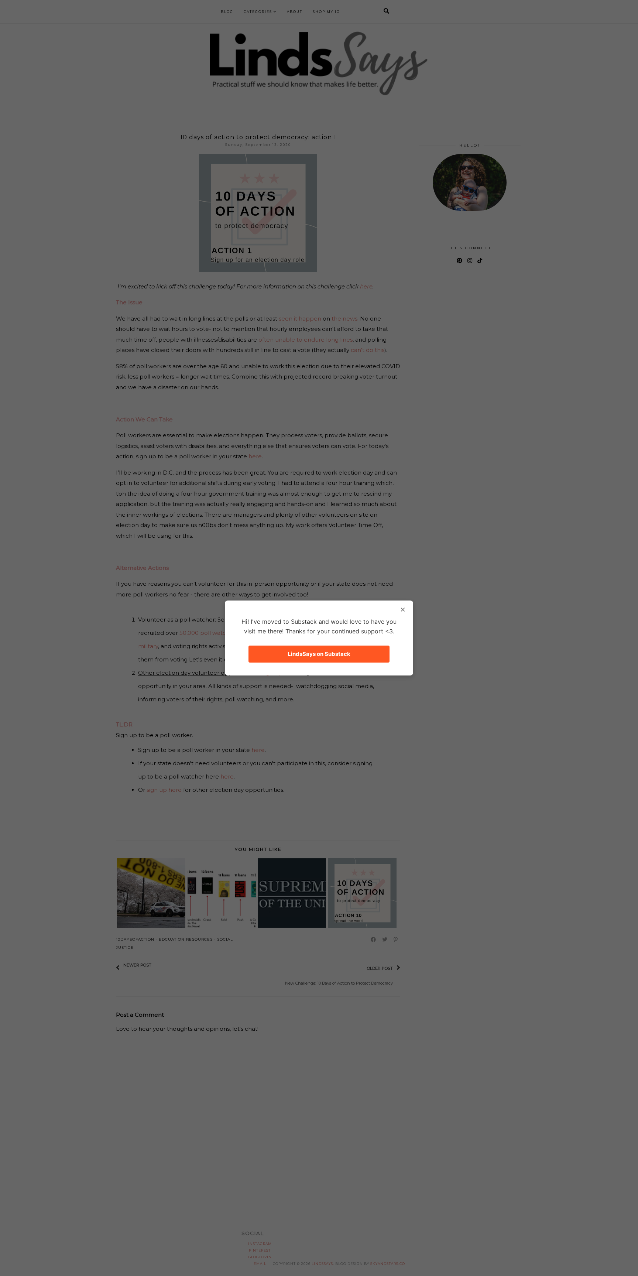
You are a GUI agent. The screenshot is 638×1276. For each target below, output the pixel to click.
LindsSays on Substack (319, 653)
